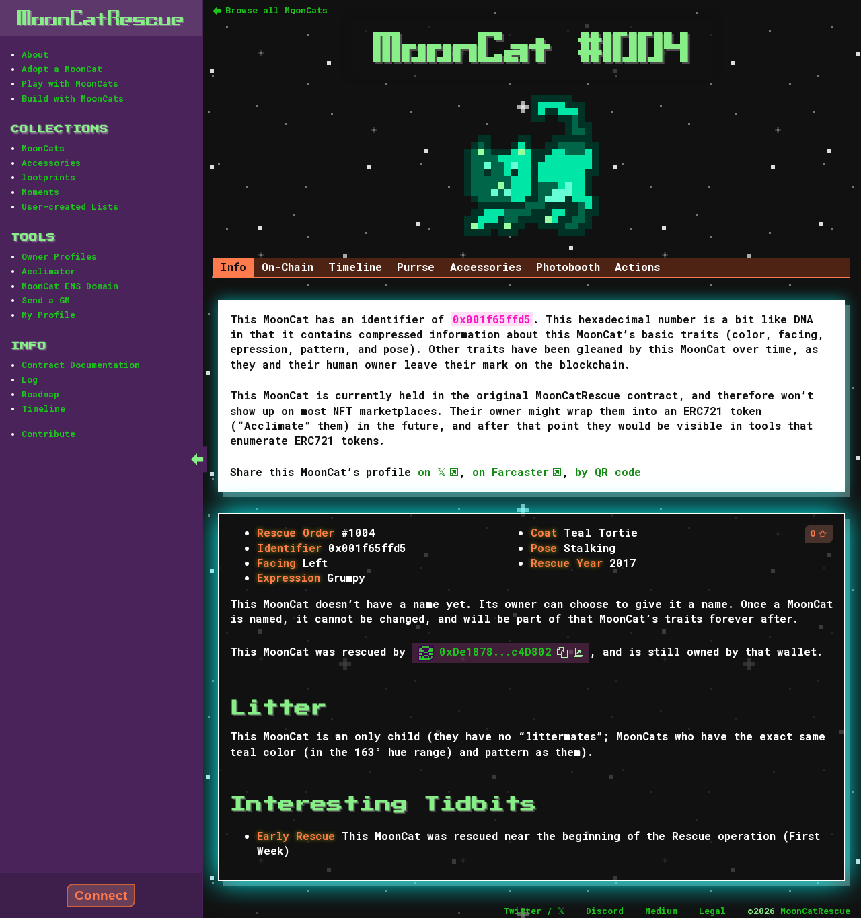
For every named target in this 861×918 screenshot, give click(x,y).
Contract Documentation (81, 364)
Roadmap (40, 394)
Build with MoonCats (73, 98)
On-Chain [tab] (287, 267)
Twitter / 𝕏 (533, 910)
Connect (101, 895)
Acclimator (48, 271)
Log (30, 379)
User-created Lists (70, 206)
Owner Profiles (59, 256)
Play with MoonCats (70, 83)
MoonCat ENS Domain (70, 285)
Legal (712, 910)
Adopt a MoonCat (62, 68)
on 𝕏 (432, 472)
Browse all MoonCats (276, 10)
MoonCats (43, 148)
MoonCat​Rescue (100, 17)
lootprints (48, 176)
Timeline (43, 408)
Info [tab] (233, 267)
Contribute (48, 433)
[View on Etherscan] (576, 651)
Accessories (51, 162)
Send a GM (46, 300)
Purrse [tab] (416, 267)
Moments (40, 191)
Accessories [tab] (485, 267)
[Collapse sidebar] (197, 459)
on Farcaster (510, 472)
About (35, 54)
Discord (605, 910)
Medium (661, 910)
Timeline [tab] (355, 267)
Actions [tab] (637, 267)
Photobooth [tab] (568, 267)
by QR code (608, 472)
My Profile (48, 314)
